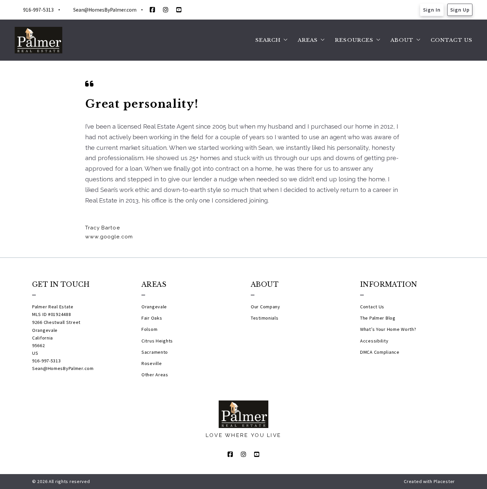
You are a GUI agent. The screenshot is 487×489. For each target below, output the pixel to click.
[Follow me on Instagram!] (166, 10)
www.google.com (109, 237)
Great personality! (142, 104)
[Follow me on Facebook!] (152, 10)
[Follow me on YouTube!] (179, 10)
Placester (444, 481)
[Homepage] (38, 40)
